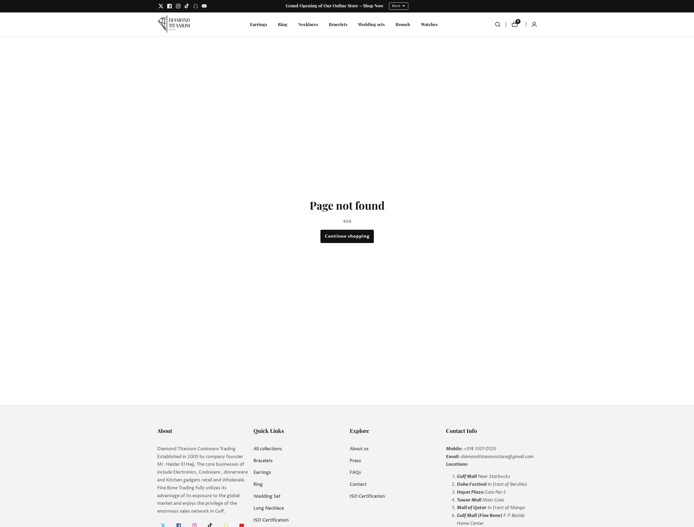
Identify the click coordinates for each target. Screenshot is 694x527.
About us (359, 449)
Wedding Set (267, 496)
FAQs (355, 472)
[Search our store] (500, 24)
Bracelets (338, 24)
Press (355, 461)
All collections (267, 449)
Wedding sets (371, 24)
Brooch (403, 24)
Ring (282, 24)
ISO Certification (271, 520)
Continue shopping (347, 236)
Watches (429, 24)
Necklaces (308, 24)
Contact (358, 484)
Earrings (258, 24)
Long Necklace (268, 508)
